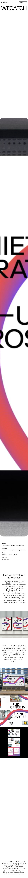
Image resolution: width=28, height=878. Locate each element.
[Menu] (14, 2)
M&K (10, 554)
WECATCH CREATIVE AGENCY (5, 2)
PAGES (16, 554)
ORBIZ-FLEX (5, 559)
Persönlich (5, 554)
